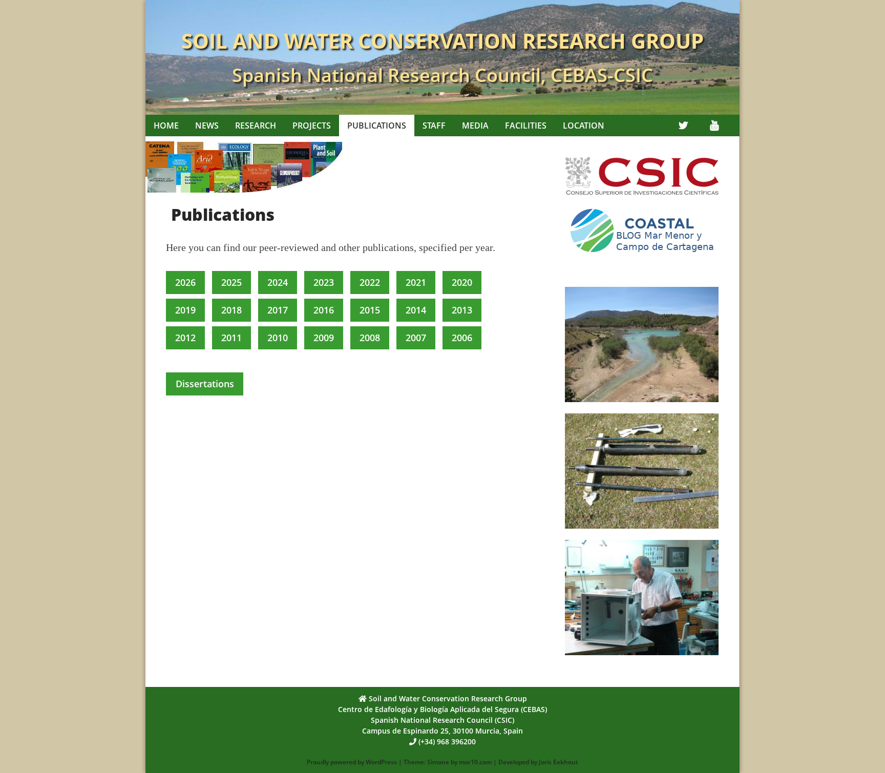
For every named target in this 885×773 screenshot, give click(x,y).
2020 (462, 282)
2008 (370, 337)
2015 (370, 310)
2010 (277, 337)
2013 (462, 310)
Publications (376, 125)
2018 (231, 310)
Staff (434, 125)
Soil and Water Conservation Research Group (442, 41)
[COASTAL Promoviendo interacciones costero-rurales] (642, 256)
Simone (438, 762)
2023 (323, 282)
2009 (323, 337)
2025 (231, 282)
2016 (323, 310)
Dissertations (205, 384)
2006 (462, 337)
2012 (185, 337)
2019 (185, 310)
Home (166, 125)
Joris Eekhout (558, 762)
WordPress (381, 762)
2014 (416, 310)
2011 (231, 337)
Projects (311, 125)
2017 (277, 310)
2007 (416, 337)
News (207, 125)
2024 (277, 282)
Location (583, 125)
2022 (370, 282)
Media (475, 125)
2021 (416, 282)
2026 (185, 282)
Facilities (525, 125)
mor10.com (475, 762)
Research (255, 125)
